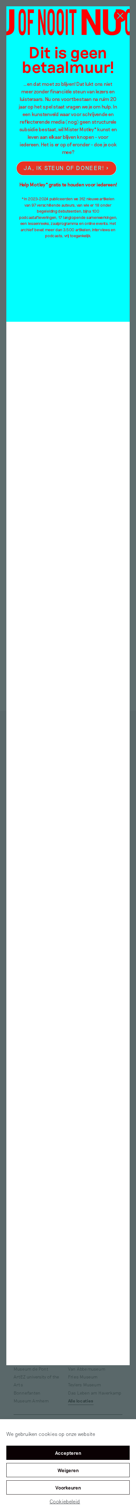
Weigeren (68, 1470)
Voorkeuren (68, 1487)
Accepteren (68, 1453)
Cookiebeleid (65, 1501)
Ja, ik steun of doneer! (64, 168)
